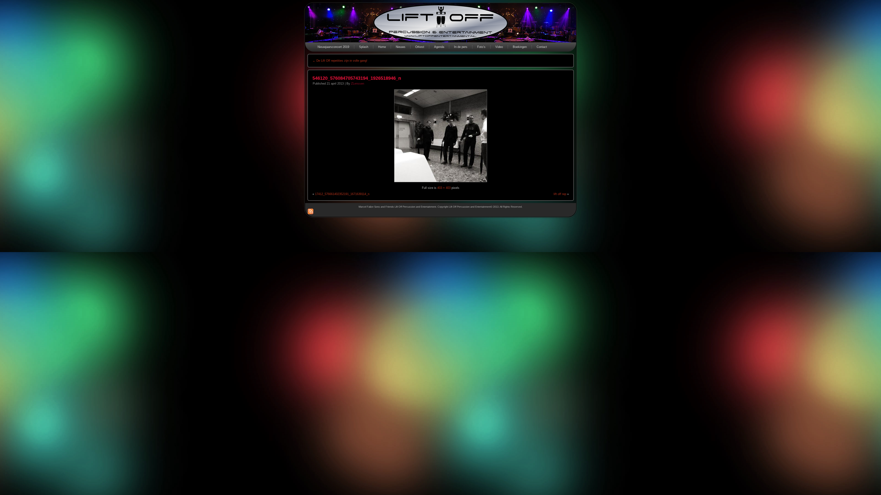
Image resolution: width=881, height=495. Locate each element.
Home (382, 47)
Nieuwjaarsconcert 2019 (333, 47)
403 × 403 (444, 188)
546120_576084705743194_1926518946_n (356, 78)
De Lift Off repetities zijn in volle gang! (339, 60)
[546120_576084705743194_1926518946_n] (440, 182)
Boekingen (520, 47)
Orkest (419, 47)
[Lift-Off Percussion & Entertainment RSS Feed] (310, 211)
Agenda (439, 47)
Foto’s (481, 47)
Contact (542, 47)
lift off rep (560, 194)
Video (499, 47)
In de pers (460, 47)
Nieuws (400, 47)
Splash (363, 47)
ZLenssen (357, 83)
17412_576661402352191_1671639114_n (342, 194)
